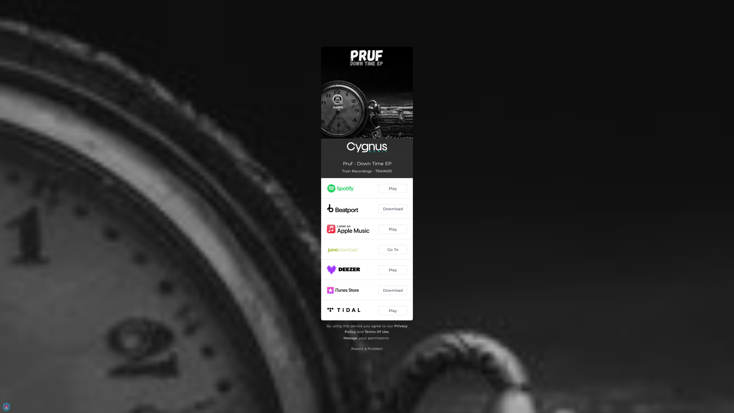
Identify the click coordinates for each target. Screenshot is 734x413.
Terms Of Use (377, 332)
